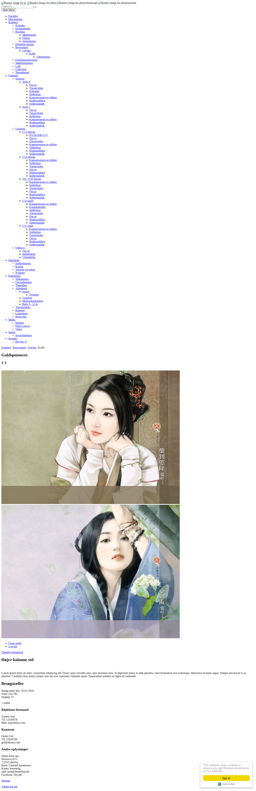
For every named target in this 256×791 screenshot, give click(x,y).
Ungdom (20, 128)
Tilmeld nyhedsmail (12, 652)
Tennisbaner (29, 41)
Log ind (12, 646)
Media (11, 319)
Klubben (13, 22)
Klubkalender (22, 28)
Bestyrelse (21, 316)
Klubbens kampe (24, 44)
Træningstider (22, 307)
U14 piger (27, 200)
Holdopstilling (37, 100)
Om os (33, 84)
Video (18, 329)
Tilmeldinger (22, 72)
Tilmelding (21, 285)
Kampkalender (37, 207)
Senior (25, 291)
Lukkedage (21, 313)
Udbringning (43, 56)
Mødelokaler (29, 34)
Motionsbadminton (32, 300)
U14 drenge (28, 156)
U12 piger (27, 225)
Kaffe (32, 53)
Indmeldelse (29, 254)
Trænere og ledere (25, 269)
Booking (20, 31)
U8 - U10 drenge (31, 178)
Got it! (226, 778)
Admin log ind (9, 786)
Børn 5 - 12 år (30, 304)
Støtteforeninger (24, 63)
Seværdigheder (23, 335)
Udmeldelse (28, 257)
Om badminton (23, 282)
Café (18, 66)
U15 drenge (28, 131)
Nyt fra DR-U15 (38, 135)
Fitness (26, 38)
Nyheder (20, 25)
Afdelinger (21, 288)
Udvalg (26, 50)
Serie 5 (26, 106)
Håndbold (13, 260)
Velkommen (22, 279)
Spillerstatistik (37, 103)
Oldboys (20, 247)
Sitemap (5, 780)
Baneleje (20, 310)
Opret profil (14, 643)
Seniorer (20, 78)
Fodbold (13, 75)
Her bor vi (21, 341)
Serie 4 (26, 81)
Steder (11, 332)
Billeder (19, 322)
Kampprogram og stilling (43, 97)
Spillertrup (35, 94)
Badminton (14, 275)
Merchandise (15, 19)
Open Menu (8, 10)
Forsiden (13, 16)
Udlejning (20, 69)
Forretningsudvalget (26, 59)
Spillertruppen (23, 263)
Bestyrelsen (21, 47)
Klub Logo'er (22, 326)
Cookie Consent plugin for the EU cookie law (226, 784)
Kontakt (12, 338)
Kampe (19, 266)
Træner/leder (36, 88)
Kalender (34, 91)
